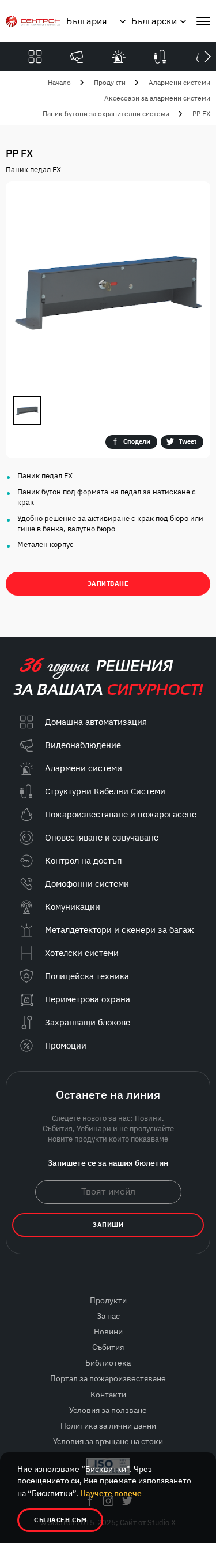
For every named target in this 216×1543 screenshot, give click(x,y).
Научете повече (111, 1493)
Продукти (110, 82)
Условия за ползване (108, 1410)
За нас (108, 1316)
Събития (108, 1347)
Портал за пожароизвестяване (108, 1378)
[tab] (27, 410)
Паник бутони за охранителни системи (106, 113)
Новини (108, 1331)
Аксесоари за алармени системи (157, 98)
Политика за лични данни (108, 1426)
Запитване (108, 583)
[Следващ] (207, 56)
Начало (59, 82)
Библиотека (108, 1363)
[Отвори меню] (203, 21)
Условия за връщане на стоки (108, 1441)
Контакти (108, 1394)
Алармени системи (179, 82)
